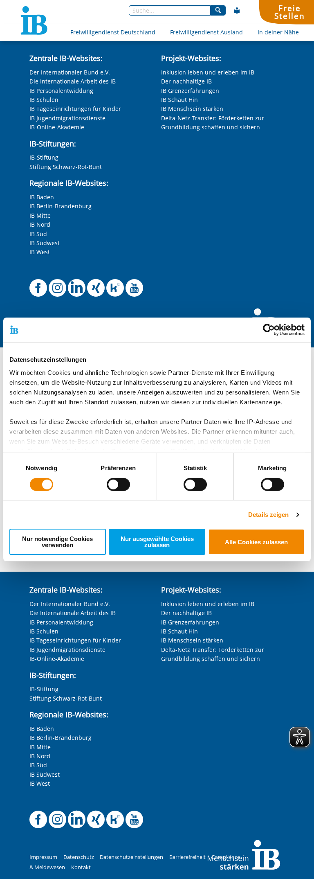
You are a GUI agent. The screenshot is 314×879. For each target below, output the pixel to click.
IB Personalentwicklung (61, 91)
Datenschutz (78, 857)
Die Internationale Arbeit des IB (72, 81)
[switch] (118, 484)
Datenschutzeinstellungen (131, 857)
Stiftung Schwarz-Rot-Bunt (65, 167)
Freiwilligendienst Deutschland (112, 32)
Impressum (43, 857)
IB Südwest (44, 243)
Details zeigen (268, 514)
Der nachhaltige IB (186, 81)
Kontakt (81, 867)
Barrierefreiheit (187, 857)
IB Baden (41, 197)
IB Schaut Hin (179, 100)
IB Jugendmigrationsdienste (67, 118)
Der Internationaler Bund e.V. (69, 72)
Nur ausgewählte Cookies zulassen (157, 541)
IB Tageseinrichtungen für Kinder (75, 109)
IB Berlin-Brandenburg (60, 206)
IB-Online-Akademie (56, 127)
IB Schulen (43, 100)
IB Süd (38, 234)
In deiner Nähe (278, 32)
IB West (39, 252)
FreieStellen (289, 12)
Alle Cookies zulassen (256, 542)
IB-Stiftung (43, 157)
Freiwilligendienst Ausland (206, 32)
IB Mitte (40, 215)
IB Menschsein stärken (192, 109)
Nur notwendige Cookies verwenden (57, 541)
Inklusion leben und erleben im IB (207, 72)
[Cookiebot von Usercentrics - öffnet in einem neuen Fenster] (269, 330)
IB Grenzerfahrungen (190, 91)
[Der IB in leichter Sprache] (237, 10)
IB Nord (39, 224)
